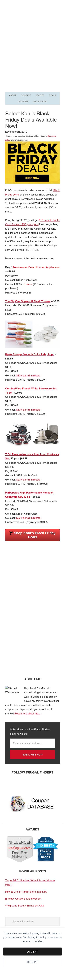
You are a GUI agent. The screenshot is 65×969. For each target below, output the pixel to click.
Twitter (20, 783)
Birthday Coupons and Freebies (23, 898)
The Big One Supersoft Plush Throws (27, 301)
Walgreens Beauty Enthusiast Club (24, 905)
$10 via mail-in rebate (28, 375)
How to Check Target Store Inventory (26, 891)
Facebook (9, 783)
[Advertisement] (32, 57)
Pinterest (30, 783)
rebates (28, 284)
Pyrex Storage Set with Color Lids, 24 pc (29, 354)
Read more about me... (27, 713)
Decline (32, 962)
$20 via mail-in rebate (28, 479)
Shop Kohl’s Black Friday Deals (34, 535)
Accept (32, 951)
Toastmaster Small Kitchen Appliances (36, 267)
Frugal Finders (32, 17)
